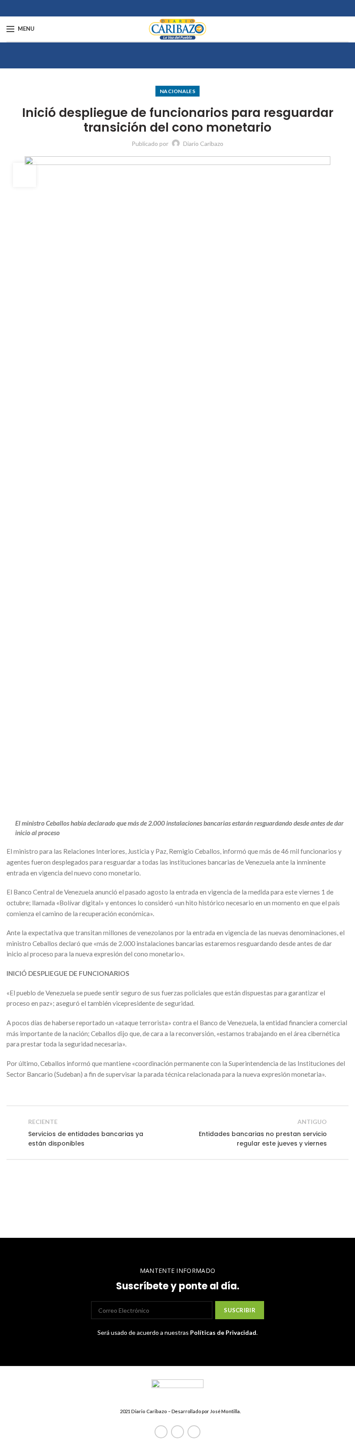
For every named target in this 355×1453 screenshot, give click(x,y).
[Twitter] (177, 1431)
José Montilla (225, 1411)
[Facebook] (161, 1431)
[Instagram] (193, 1431)
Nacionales (177, 91)
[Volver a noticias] (177, 1132)
